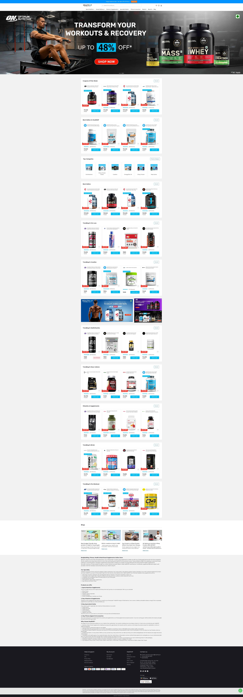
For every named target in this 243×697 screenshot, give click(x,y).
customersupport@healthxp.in (153, 654)
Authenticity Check (131, 656)
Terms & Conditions (88, 662)
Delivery (128, 658)
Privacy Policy (87, 658)
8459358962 (145, 657)
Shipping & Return (88, 660)
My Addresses (110, 658)
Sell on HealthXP (130, 662)
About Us (129, 654)
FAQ (85, 656)
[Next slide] (162, 97)
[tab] (119, 73)
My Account (109, 654)
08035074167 (148, 656)
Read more (84, 550)
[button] (156, 5)
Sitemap (129, 664)
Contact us (86, 654)
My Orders (109, 656)
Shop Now (134, 1)
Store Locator (130, 660)
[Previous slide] (80, 97)
